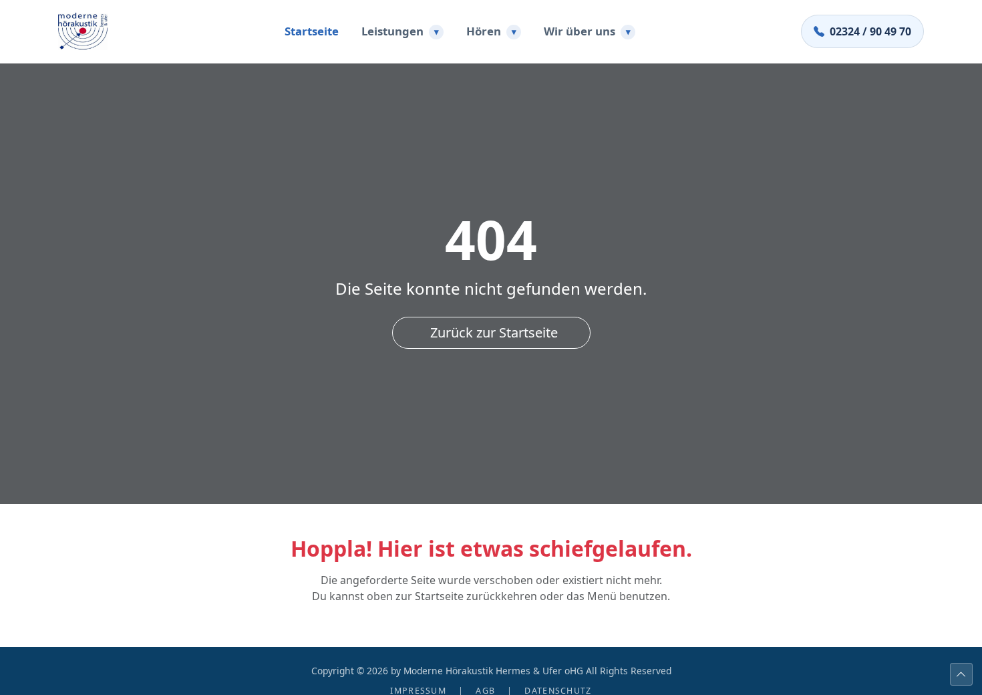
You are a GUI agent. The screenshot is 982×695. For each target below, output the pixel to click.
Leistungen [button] (400, 31)
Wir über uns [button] (587, 31)
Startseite (312, 31)
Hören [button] (491, 31)
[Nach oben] (961, 674)
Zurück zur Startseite (494, 332)
